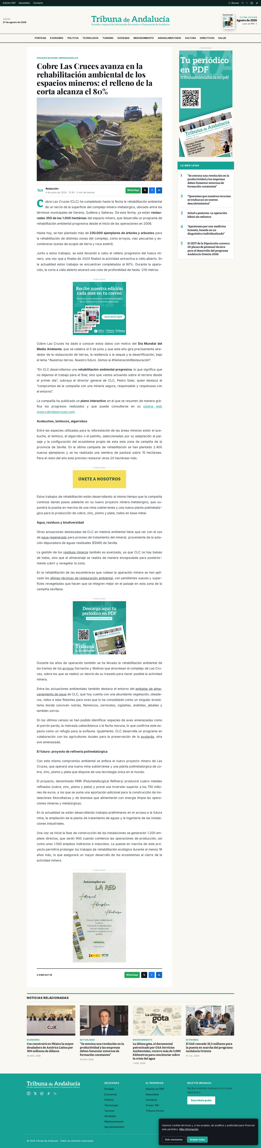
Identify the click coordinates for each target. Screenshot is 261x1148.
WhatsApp (133, 190)
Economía (56, 38)
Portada (40, 38)
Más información (188, 1129)
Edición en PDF (155, 1088)
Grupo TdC (152, 1105)
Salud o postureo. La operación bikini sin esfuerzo (207, 215)
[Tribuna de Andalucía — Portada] (130, 21)
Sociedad (123, 38)
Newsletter (24, 3)
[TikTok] (256, 3)
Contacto (38, 3)
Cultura (190, 38)
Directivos (207, 38)
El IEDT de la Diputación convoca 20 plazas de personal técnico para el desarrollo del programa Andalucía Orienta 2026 (208, 249)
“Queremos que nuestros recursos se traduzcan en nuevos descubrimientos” (209, 200)
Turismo (107, 38)
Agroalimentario (169, 38)
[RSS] (55, 1093)
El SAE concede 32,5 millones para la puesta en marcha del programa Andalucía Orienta (209, 1047)
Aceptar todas (197, 1139)
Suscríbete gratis (201, 1100)
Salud (222, 38)
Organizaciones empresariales (57, 58)
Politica (73, 38)
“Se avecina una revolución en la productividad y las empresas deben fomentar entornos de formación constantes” (208, 181)
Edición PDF (9, 3)
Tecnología (91, 38)
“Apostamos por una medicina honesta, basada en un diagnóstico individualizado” (206, 230)
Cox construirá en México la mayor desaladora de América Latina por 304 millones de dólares (50, 1047)
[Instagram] (251, 3)
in (159, 190)
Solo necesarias (174, 1139)
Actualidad (87, 1040)
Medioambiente (144, 38)
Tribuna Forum (155, 1110)
